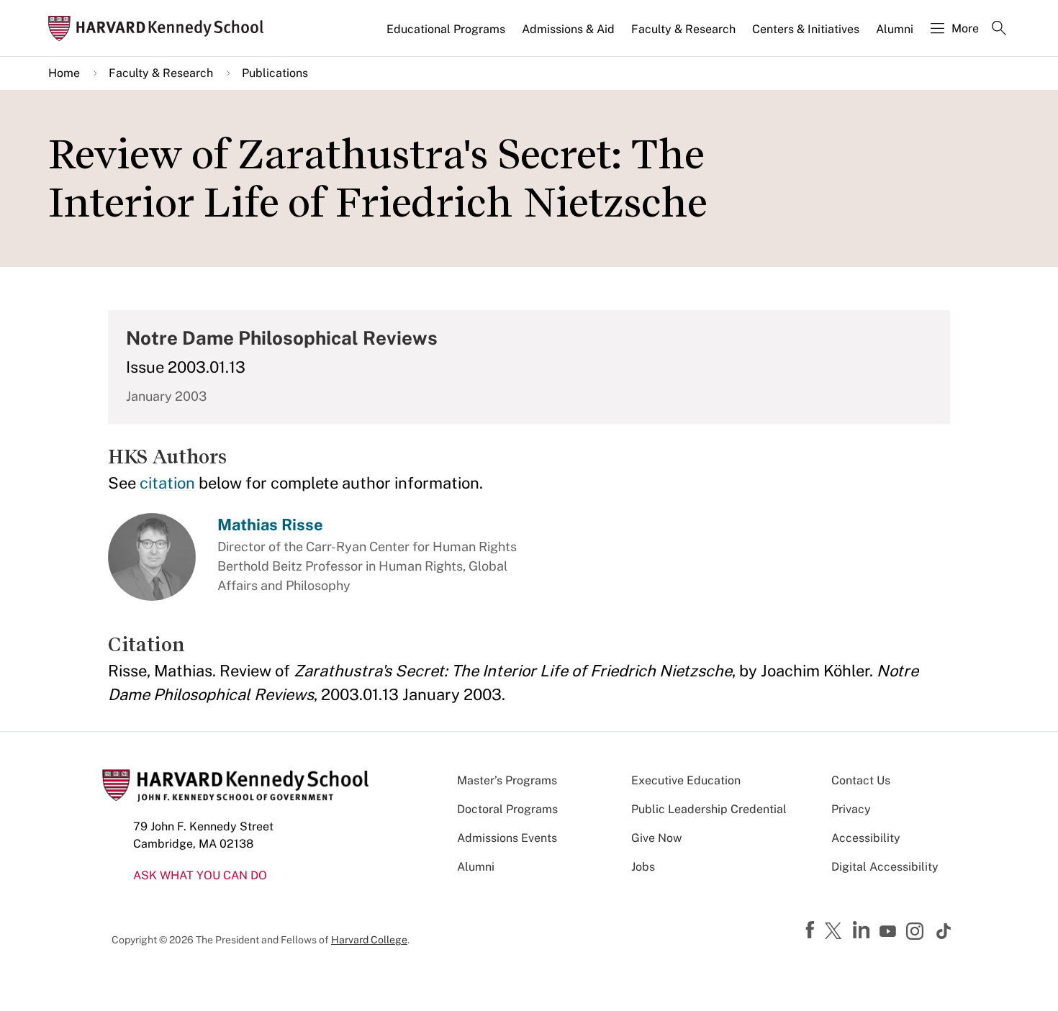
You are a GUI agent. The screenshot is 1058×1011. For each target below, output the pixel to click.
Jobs (643, 867)
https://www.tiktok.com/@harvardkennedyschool (944, 931)
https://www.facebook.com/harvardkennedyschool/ (812, 930)
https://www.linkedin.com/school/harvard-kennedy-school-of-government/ (863, 930)
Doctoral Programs (507, 809)
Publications (275, 73)
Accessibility (865, 838)
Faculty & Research (683, 29)
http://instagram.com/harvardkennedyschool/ (917, 932)
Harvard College (369, 940)
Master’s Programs (507, 780)
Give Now (656, 838)
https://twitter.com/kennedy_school (835, 931)
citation (167, 482)
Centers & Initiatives (805, 29)
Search (999, 29)
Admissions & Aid (568, 29)
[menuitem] (447, 35)
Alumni (894, 29)
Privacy (851, 809)
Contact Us (860, 780)
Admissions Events (507, 838)
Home (64, 73)
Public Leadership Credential (709, 809)
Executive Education (686, 780)
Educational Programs (445, 29)
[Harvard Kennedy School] (160, 28)
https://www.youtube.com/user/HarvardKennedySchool (889, 932)
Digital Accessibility (885, 867)
